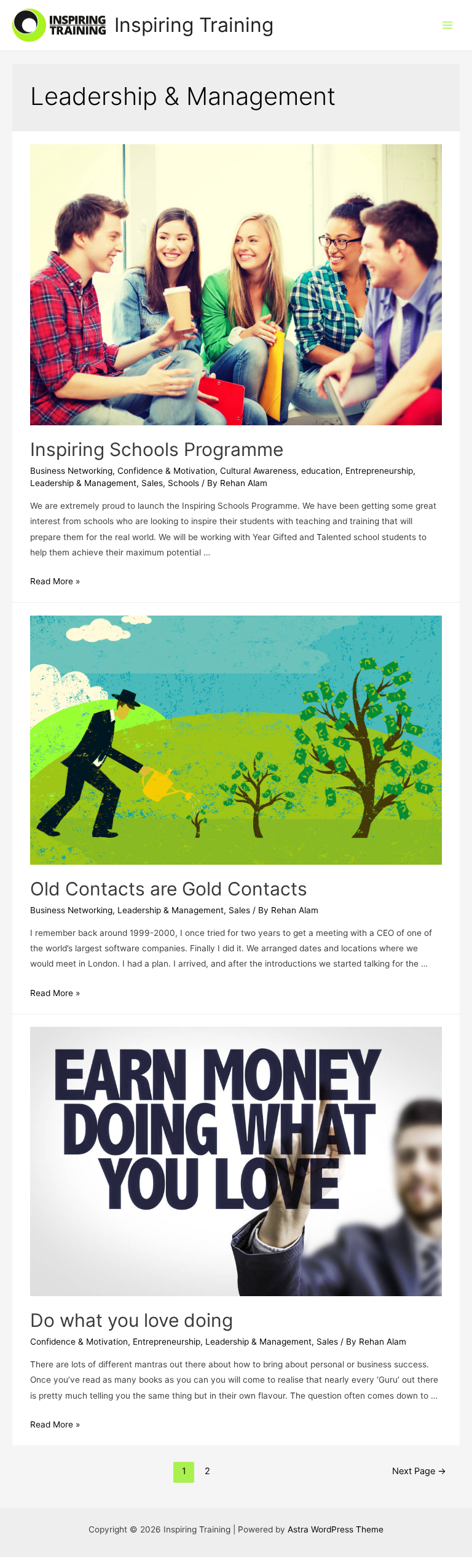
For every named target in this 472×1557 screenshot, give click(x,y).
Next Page (419, 1471)
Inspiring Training (193, 25)
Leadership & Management (83, 483)
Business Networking (71, 471)
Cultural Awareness (258, 471)
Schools (183, 483)
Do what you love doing (131, 1320)
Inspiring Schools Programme (156, 449)
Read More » (55, 581)
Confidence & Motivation (166, 471)
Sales (152, 483)
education (320, 471)
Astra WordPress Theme (336, 1529)
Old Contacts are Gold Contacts (168, 889)
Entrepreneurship (379, 471)
